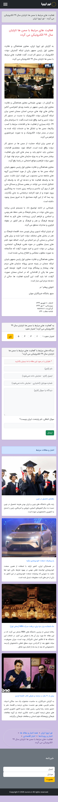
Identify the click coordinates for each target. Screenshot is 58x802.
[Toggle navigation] (5, 4)
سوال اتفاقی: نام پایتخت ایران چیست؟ (37, 419)
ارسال (49, 432)
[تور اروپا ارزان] (48, 4)
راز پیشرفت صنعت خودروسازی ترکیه (40, 560)
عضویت (49, 779)
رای (10, 336)
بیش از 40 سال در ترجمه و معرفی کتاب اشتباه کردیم (34, 695)
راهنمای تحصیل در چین (45, 498)
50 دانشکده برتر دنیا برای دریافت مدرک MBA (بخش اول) (32, 626)
